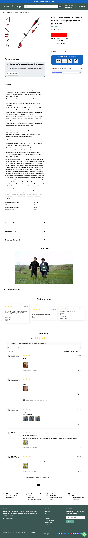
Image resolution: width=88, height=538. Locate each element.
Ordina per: (66, 351)
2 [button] (40, 485)
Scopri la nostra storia (8, 518)
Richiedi (70, 521)
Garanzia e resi (48, 518)
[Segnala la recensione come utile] (79, 370)
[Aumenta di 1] (65, 51)
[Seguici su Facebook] (45, 534)
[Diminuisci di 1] (58, 51)
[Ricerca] (60, 6)
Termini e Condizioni (50, 520)
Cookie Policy (48, 524)
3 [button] (43, 485)
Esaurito (59, 35)
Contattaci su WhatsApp (12, 73)
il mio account (68, 7)
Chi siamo (47, 511)
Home (4, 12)
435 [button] (47, 485)
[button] (9, 319)
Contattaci (47, 516)
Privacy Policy (48, 522)
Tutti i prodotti (10, 12)
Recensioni (48, 513)
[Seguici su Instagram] (48, 534)
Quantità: (53, 51)
